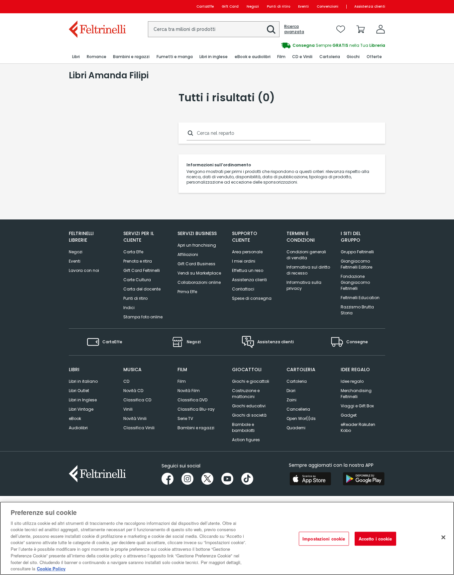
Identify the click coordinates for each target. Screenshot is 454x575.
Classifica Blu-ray (196, 409)
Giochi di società (249, 415)
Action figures (246, 440)
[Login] (381, 29)
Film (181, 381)
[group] (306, 45)
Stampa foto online (143, 317)
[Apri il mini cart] (361, 29)
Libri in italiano (83, 381)
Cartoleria (296, 381)
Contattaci (243, 289)
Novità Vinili (135, 418)
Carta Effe (133, 252)
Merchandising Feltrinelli (356, 393)
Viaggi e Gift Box (357, 406)
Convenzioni (327, 6)
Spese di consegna (252, 298)
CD (126, 381)
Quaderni (295, 428)
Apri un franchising (196, 245)
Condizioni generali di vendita (306, 255)
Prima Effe (187, 291)
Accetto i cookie (375, 538)
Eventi (303, 6)
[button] (271, 29)
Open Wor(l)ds (301, 418)
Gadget (349, 415)
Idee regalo (352, 381)
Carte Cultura (137, 280)
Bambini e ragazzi (195, 428)
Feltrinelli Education (360, 297)
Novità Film (188, 390)
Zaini (291, 400)
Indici (129, 307)
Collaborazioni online (199, 282)
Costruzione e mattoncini (246, 393)
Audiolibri (78, 428)
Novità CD (133, 390)
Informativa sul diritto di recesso (308, 270)
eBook (75, 418)
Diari (290, 390)
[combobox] (214, 29)
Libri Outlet (79, 390)
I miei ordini (243, 261)
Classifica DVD (192, 400)
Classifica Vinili (139, 428)
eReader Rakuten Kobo (358, 427)
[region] (227, 538)
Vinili (128, 409)
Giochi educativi (249, 406)
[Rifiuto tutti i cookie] (443, 537)
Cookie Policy (51, 568)
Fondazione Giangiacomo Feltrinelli (355, 282)
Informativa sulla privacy (303, 285)
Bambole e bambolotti (243, 427)
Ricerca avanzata (294, 29)
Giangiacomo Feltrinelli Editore (356, 264)
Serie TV (185, 418)
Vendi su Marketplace (199, 273)
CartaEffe (205, 6)
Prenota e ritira (137, 261)
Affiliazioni (187, 254)
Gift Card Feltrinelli (141, 270)
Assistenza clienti (369, 6)
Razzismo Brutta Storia (357, 310)
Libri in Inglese (83, 400)
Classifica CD (137, 400)
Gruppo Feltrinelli (357, 252)
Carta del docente (142, 289)
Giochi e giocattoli (250, 381)
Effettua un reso (247, 270)
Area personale (247, 252)
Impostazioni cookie (323, 538)
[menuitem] (75, 56)
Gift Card (230, 6)
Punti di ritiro (278, 6)
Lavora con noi (84, 270)
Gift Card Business (196, 264)
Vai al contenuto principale (97, 6)
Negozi (253, 6)
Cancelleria (298, 409)
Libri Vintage (81, 409)
